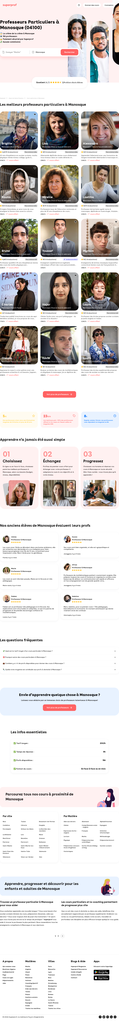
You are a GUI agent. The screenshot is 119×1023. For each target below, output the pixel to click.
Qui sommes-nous (9, 966)
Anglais (28, 969)
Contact (74, 977)
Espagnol (103, 825)
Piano (27, 975)
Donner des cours (92, 5)
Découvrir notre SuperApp (103, 966)
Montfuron (6, 838)
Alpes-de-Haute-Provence (16, 98)
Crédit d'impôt (76, 972)
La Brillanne (7, 834)
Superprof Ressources (79, 969)
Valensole (42, 851)
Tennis (27, 991)
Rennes (50, 994)
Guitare (28, 980)
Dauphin (42, 825)
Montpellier (52, 986)
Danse (27, 994)
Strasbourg (52, 983)
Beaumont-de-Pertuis (47, 821)
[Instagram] (107, 1017)
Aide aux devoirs (70, 821)
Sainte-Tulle (25, 851)
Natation (28, 977)
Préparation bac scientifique (88, 841)
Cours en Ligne (8, 977)
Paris (50, 966)
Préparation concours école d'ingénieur (71, 846)
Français (85, 831)
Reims (50, 997)
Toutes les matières (32, 1008)
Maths (84, 836)
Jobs (4, 983)
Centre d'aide (76, 975)
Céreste (24, 825)
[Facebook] (100, 1017)
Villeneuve (6, 857)
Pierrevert (24, 842)
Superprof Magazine (78, 966)
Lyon (50, 972)
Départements (8, 980)
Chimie (66, 825)
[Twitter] (103, 1017)
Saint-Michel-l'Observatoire (44, 846)
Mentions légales (9, 969)
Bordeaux (51, 989)
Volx (40, 857)
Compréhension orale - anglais (89, 826)
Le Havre (51, 1000)
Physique (67, 840)
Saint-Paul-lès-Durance (8, 852)
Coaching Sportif (31, 983)
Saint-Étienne (53, 1003)
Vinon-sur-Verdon (27, 857)
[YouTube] (115, 1017)
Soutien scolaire (106, 846)
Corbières (6, 825)
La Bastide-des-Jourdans (45, 830)
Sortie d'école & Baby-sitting (90, 846)
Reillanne (42, 842)
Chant (27, 972)
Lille (49, 991)
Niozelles (24, 838)
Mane (41, 834)
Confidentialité (8, 972)
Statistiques (68, 851)
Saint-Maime (7, 846)
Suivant (62, 936)
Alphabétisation (106, 821)
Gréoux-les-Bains (27, 829)
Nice (4, 821)
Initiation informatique (104, 832)
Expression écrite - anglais (70, 832)
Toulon (23, 821)
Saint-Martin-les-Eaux (27, 846)
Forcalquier (7, 829)
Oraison (42, 838)
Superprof (2, 98)
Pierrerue (6, 842)
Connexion (109, 5)
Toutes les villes (54, 1008)
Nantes (51, 980)
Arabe (27, 1005)
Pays (4, 975)
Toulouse (51, 975)
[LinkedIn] (111, 1017)
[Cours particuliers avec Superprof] (10, 5)
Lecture (66, 836)
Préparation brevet (107, 840)
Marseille (51, 969)
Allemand (85, 821)
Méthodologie (105, 836)
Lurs (22, 834)
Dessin (27, 1000)
